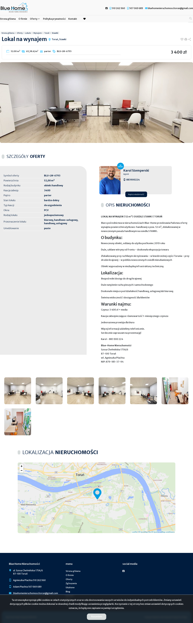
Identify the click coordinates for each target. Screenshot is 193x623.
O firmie (23, 18)
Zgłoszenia (71, 583)
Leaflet (134, 532)
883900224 (133, 179)
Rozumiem (96, 616)
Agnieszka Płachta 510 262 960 (29, 580)
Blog (68, 591)
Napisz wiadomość (136, 194)
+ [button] (21, 466)
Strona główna (8, 18)
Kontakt (72, 18)
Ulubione (70, 587)
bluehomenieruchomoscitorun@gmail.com (35, 593)
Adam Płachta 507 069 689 (27, 586)
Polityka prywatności (54, 18)
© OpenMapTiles (144, 532)
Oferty (33, 18)
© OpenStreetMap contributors (163, 532)
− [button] (21, 470)
